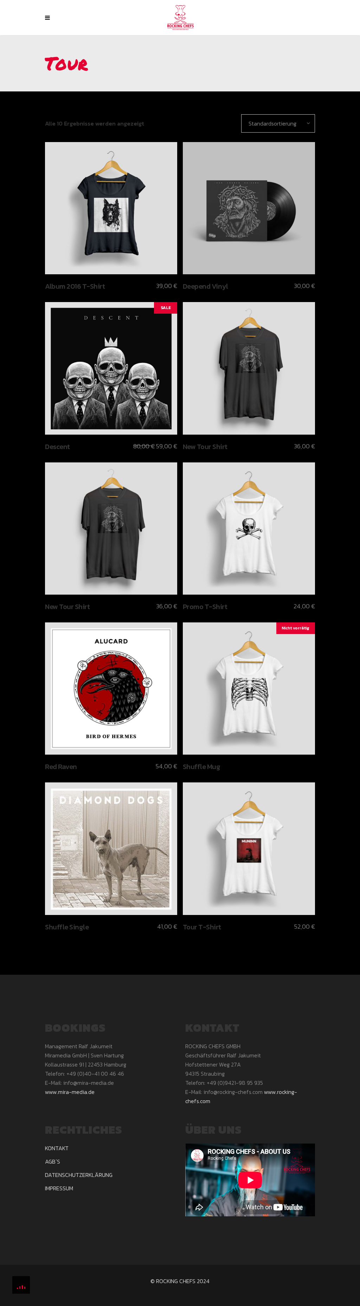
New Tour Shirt (205, 446)
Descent (57, 446)
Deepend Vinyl (205, 286)
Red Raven (61, 766)
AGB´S (52, 1161)
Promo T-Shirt (205, 606)
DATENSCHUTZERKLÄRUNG (78, 1175)
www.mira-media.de (70, 1092)
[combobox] (278, 123)
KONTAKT (57, 1148)
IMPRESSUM (59, 1188)
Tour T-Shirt (202, 927)
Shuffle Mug (201, 766)
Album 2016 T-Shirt (75, 286)
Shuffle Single (67, 927)
